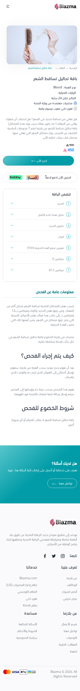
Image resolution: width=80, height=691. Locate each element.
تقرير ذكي (31, 598)
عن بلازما (72, 578)
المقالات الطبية (68, 644)
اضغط (73, 651)
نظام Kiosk (30, 605)
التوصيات (71, 637)
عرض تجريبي (70, 598)
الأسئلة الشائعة (28, 624)
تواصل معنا (62, 483)
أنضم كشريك (69, 591)
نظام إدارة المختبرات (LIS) (21, 585)
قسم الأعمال (69, 624)
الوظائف (72, 585)
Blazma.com (28, 578)
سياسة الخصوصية (26, 637)
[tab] (55, 292)
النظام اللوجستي (27, 591)
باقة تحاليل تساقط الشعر (40, 68)
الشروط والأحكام (27, 631)
